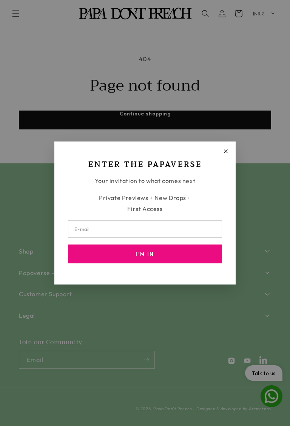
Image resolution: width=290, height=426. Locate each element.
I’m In (145, 254)
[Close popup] (226, 151)
